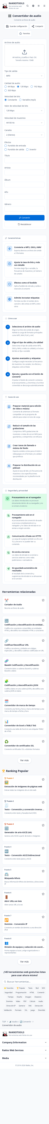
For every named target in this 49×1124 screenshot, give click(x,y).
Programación (21, 992)
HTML (32, 992)
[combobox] (24, 76)
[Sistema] (38, 6)
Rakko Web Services (13, 1050)
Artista (7, 167)
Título (7, 155)
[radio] (5, 86)
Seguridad (8, 992)
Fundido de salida (16, 149)
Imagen (28, 997)
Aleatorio (37, 997)
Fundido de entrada (17, 145)
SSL (26, 1010)
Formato (18, 1010)
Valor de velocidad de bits (16, 106)
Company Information (14, 1042)
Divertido (41, 1010)
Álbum (7, 180)
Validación (8, 1010)
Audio (41, 1001)
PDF (24, 1001)
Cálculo (32, 1001)
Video (18, 1001)
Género (7, 204)
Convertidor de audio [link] (12, 1025)
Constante (12, 99)
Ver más (24, 760)
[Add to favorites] (43, 600)
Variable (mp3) (29, 99)
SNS (30, 1006)
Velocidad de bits (12, 96)
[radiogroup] (24, 88)
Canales (8, 130)
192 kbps (38, 86)
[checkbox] (5, 146)
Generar (22, 1006)
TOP (4, 1021)
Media (5, 1058)
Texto (30, 988)
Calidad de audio (12, 83)
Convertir (41, 992)
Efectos (7, 142)
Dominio (9, 1001)
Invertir (33, 149)
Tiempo (10, 997)
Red (37, 988)
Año (6, 192)
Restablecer (26, 224)
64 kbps (11, 86)
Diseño (19, 997)
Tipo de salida (10, 71)
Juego (33, 1010)
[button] (24, 55)
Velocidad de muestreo (14, 118)
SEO (43, 988)
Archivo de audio (12, 42)
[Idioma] (33, 6)
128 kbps (24, 86)
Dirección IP (11, 1006)
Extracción (39, 1006)
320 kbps (12, 90)
